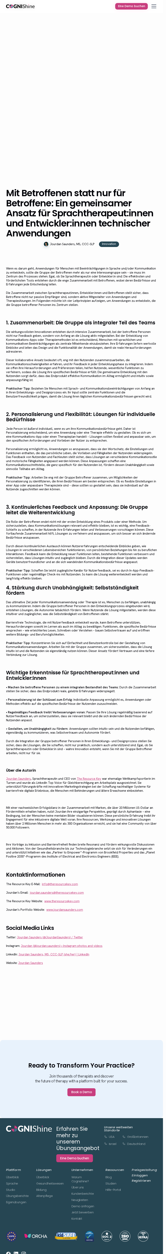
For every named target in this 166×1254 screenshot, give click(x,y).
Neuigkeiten (79, 1200)
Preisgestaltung (144, 1169)
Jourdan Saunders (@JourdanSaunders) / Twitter (50, 937)
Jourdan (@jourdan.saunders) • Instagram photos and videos (61, 946)
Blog (108, 1177)
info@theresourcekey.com (60, 884)
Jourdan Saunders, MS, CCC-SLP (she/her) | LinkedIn (53, 954)
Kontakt (76, 1219)
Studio (10, 1190)
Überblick (12, 1177)
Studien (110, 1183)
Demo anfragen (82, 1206)
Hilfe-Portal (113, 1190)
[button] (154, 6)
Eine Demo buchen (74, 1158)
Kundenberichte (82, 1194)
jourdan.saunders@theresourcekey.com (57, 893)
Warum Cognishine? (80, 1179)
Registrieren (141, 1180)
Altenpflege (44, 1196)
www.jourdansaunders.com (64, 910)
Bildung (41, 1190)
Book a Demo (81, 1092)
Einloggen (140, 1175)
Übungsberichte (17, 1196)
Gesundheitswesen (50, 1183)
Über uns (77, 1187)
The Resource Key (89, 779)
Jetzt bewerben (82, 1212)
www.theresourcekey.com (62, 901)
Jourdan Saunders (18, 779)
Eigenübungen (16, 1202)
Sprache (12, 1183)
